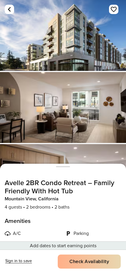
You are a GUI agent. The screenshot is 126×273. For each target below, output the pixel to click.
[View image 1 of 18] (63, 35)
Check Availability (89, 262)
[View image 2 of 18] (63, 107)
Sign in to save (18, 260)
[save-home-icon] (113, 9)
